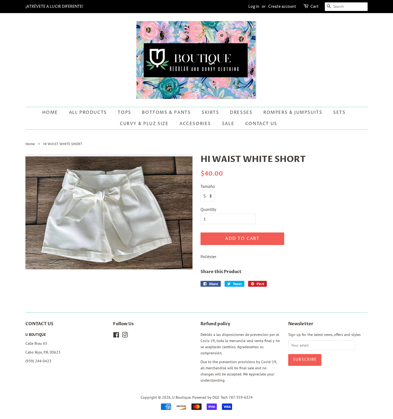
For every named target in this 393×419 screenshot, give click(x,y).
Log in (253, 6)
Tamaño (208, 186)
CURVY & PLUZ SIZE (144, 124)
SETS (339, 112)
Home (50, 112)
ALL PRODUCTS (88, 112)
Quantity (208, 209)
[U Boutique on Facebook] (116, 335)
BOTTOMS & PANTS (166, 112)
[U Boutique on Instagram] (125, 335)
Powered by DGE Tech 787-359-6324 (222, 397)
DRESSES (241, 112)
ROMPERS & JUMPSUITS (292, 112)
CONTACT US (261, 124)
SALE (228, 124)
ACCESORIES (195, 124)
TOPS (124, 112)
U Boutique (181, 397)
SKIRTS (210, 112)
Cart (314, 6)
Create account (282, 6)
